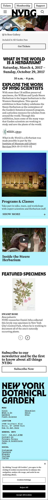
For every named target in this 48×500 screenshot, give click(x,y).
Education (30, 411)
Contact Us (7, 437)
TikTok (5, 458)
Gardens (6, 415)
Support (40, 6)
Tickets (7, 6)
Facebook (6, 452)
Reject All (24, 487)
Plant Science (9, 417)
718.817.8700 (16, 435)
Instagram (7, 450)
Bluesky (6, 454)
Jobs (4, 443)
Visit (5, 411)
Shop (27, 415)
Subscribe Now (24, 369)
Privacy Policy (10, 439)
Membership (23, 6)
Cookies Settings (24, 480)
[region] (24, 480)
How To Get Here (10, 428)
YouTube (6, 456)
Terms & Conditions (12, 441)
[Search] (42, 11)
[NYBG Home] (24, 13)
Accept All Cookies (24, 495)
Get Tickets (24, 46)
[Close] (45, 464)
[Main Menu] (5, 11)
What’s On (7, 413)
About (28, 413)
